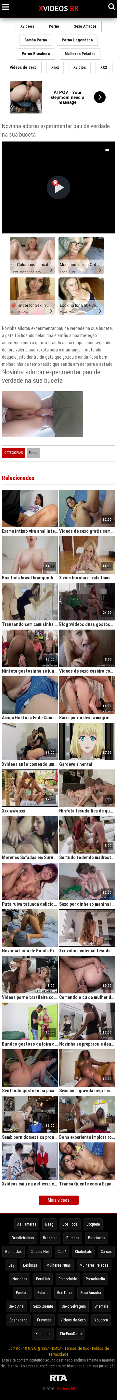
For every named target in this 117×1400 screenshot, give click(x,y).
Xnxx (55, 67)
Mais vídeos (59, 1200)
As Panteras (26, 1224)
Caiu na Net (40, 1251)
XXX (103, 67)
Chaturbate (83, 1251)
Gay (11, 1265)
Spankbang (18, 1320)
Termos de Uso (76, 1348)
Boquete (93, 1224)
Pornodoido (67, 1279)
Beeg (49, 1224)
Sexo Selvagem (74, 1306)
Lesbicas (30, 1265)
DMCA (56, 1348)
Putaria (42, 1292)
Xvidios (79, 67)
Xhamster (43, 1334)
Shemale (101, 1306)
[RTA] (58, 1381)
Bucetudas (96, 1238)
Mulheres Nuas (58, 1265)
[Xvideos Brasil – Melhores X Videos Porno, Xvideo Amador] (59, 9)
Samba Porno (35, 40)
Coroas (106, 1251)
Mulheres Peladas (80, 54)
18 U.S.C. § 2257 (36, 1348)
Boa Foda (70, 1224)
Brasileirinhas (23, 1238)
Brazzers (50, 1238)
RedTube (64, 1292)
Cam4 (62, 1251)
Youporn (101, 1320)
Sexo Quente (43, 1306)
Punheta (22, 1292)
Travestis (44, 1320)
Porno (54, 26)
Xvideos (27, 26)
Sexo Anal (16, 1306)
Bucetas (72, 1238)
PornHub (43, 1279)
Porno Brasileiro (36, 54)
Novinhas (19, 1279)
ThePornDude (70, 1334)
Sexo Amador (85, 26)
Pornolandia (95, 1279)
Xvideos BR (66, 1389)
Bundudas (13, 1251)
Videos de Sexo (23, 67)
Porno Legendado (77, 40)
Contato (14, 1348)
